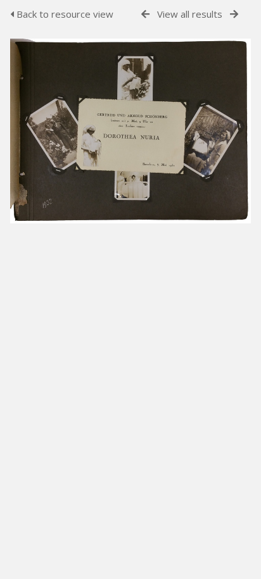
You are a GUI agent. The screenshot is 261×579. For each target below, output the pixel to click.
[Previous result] (145, 14)
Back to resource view (63, 14)
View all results (189, 14)
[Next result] (234, 14)
